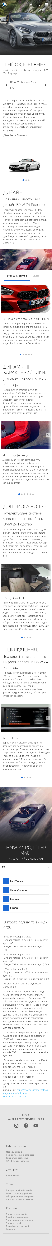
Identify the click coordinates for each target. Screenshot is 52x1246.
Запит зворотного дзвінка (19, 1220)
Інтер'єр (14, 908)
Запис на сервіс (14, 1223)
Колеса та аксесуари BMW (19, 1193)
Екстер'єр (14, 899)
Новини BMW (12, 1175)
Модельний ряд (14, 1152)
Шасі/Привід (16, 881)
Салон (36, 275)
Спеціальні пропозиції (17, 1158)
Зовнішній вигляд (17, 275)
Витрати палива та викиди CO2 (22, 1199)
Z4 (3, 867)
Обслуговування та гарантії (20, 1196)
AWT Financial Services (17, 1161)
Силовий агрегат (18, 890)
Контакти (10, 1229)
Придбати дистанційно (17, 1217)
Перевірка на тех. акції (17, 1226)
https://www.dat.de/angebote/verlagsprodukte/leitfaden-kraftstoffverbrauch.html (25, 1093)
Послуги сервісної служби (19, 1190)
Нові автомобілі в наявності (20, 1155)
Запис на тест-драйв (16, 1214)
